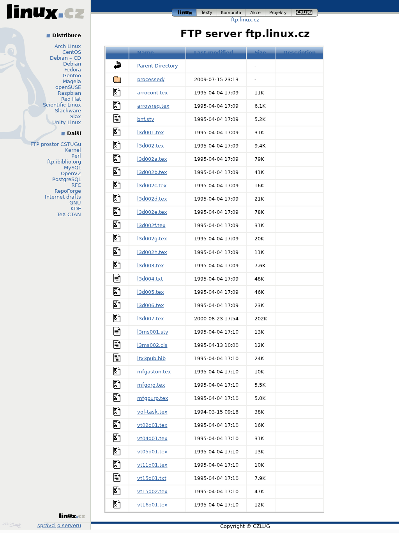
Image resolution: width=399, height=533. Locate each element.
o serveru (69, 525)
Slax (75, 116)
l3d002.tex (150, 146)
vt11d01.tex (152, 465)
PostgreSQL (66, 179)
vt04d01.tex (152, 438)
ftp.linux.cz (245, 20)
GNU (75, 203)
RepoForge (68, 191)
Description (299, 52)
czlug (304, 11)
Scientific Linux (62, 105)
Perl (76, 156)
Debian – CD (65, 58)
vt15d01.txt (151, 478)
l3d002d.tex (152, 199)
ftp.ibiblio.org (64, 162)
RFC (76, 185)
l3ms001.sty (152, 332)
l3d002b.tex (152, 172)
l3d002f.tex (151, 225)
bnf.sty (145, 119)
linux (184, 11)
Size (260, 52)
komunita (231, 11)
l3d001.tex (150, 132)
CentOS (71, 52)
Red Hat (71, 99)
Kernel (73, 150)
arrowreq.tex (153, 106)
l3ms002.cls (152, 345)
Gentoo (72, 75)
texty (207, 11)
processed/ (150, 79)
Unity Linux (66, 122)
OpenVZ (71, 173)
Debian (72, 64)
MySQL (72, 168)
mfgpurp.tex (152, 398)
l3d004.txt (150, 279)
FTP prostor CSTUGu (55, 144)
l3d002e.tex (152, 212)
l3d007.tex (150, 319)
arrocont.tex (152, 93)
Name (145, 52)
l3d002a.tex (152, 159)
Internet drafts (63, 197)
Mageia (72, 81)
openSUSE (68, 87)
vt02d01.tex (152, 425)
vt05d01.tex (152, 452)
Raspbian (69, 93)
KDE (76, 208)
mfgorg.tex (151, 385)
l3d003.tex (150, 265)
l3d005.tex (150, 292)
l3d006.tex (150, 305)
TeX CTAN (69, 214)
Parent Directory (157, 66)
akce (256, 11)
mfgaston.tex (154, 372)
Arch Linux (68, 46)
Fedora (72, 70)
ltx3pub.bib (151, 358)
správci (46, 525)
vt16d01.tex (152, 505)
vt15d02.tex (152, 491)
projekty (278, 11)
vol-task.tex (152, 412)
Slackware (68, 111)
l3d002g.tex (152, 239)
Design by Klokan (12, 525)
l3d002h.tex (152, 252)
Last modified (213, 52)
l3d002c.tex (152, 185)
